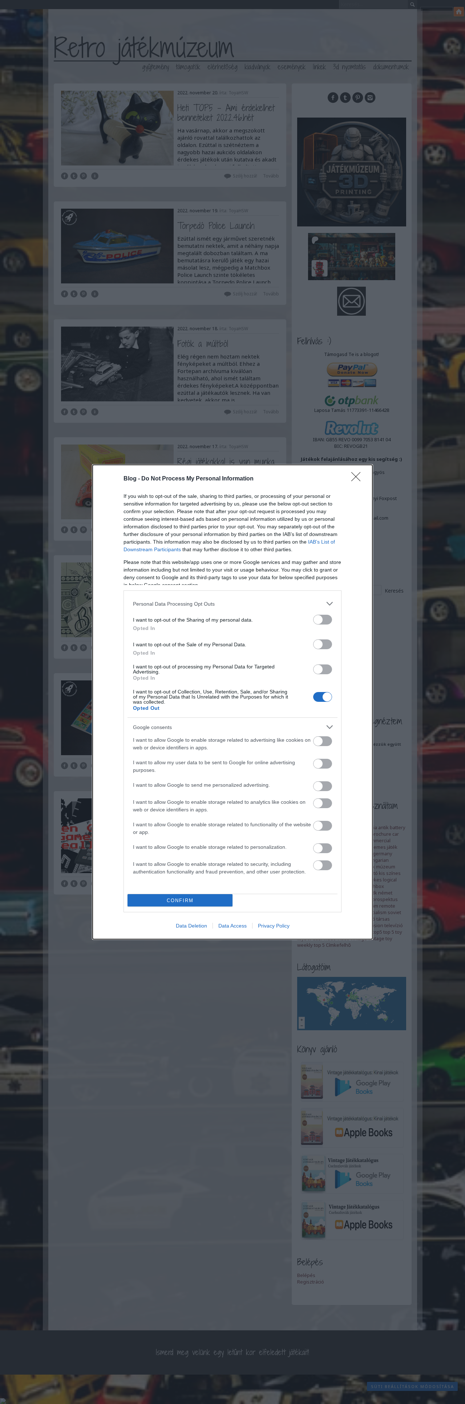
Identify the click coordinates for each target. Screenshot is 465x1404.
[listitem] (232, 603)
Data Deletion (191, 926)
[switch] (322, 620)
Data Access (232, 926)
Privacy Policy (274, 926)
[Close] (358, 479)
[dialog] (232, 702)
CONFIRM (180, 900)
